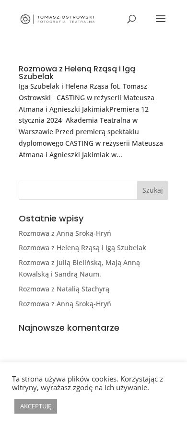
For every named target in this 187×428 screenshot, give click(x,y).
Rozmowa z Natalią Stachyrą (64, 288)
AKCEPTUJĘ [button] (35, 406)
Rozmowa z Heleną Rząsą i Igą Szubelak (77, 72)
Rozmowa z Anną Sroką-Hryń (65, 233)
